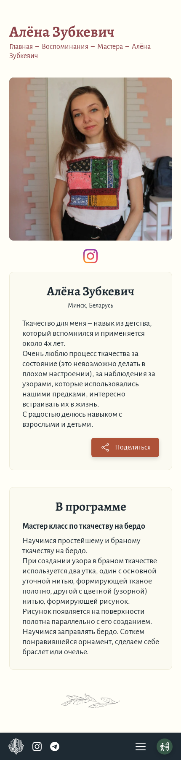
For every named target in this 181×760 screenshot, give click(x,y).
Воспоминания (65, 47)
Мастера (110, 47)
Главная (21, 47)
